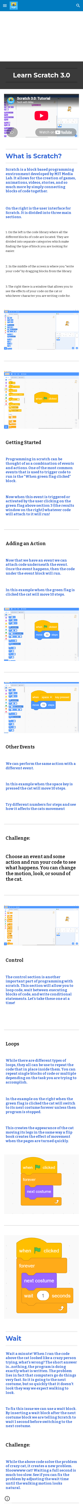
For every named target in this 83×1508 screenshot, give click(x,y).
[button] (5, 5)
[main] (41, 36)
